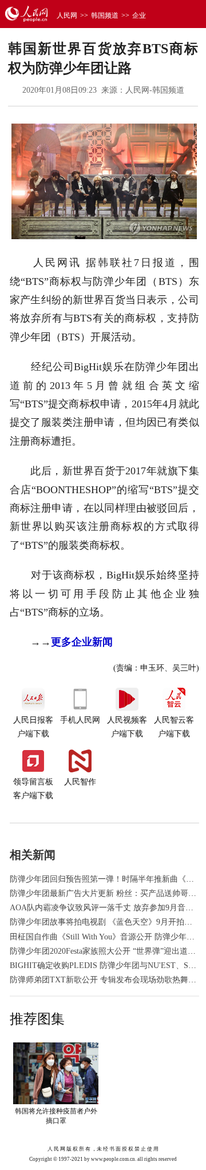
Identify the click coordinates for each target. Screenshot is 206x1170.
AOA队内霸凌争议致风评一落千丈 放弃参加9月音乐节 (105, 907)
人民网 (67, 15)
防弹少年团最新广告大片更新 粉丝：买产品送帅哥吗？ (107, 893)
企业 (139, 15)
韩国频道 (104, 15)
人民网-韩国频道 (154, 90)
